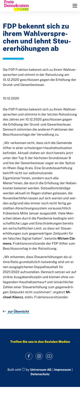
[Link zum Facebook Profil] (29, 356)
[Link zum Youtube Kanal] (49, 356)
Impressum (62, 369)
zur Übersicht (18, 311)
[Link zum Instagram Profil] (39, 356)
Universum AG (41, 369)
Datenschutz (40, 374)
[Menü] (75, 6)
